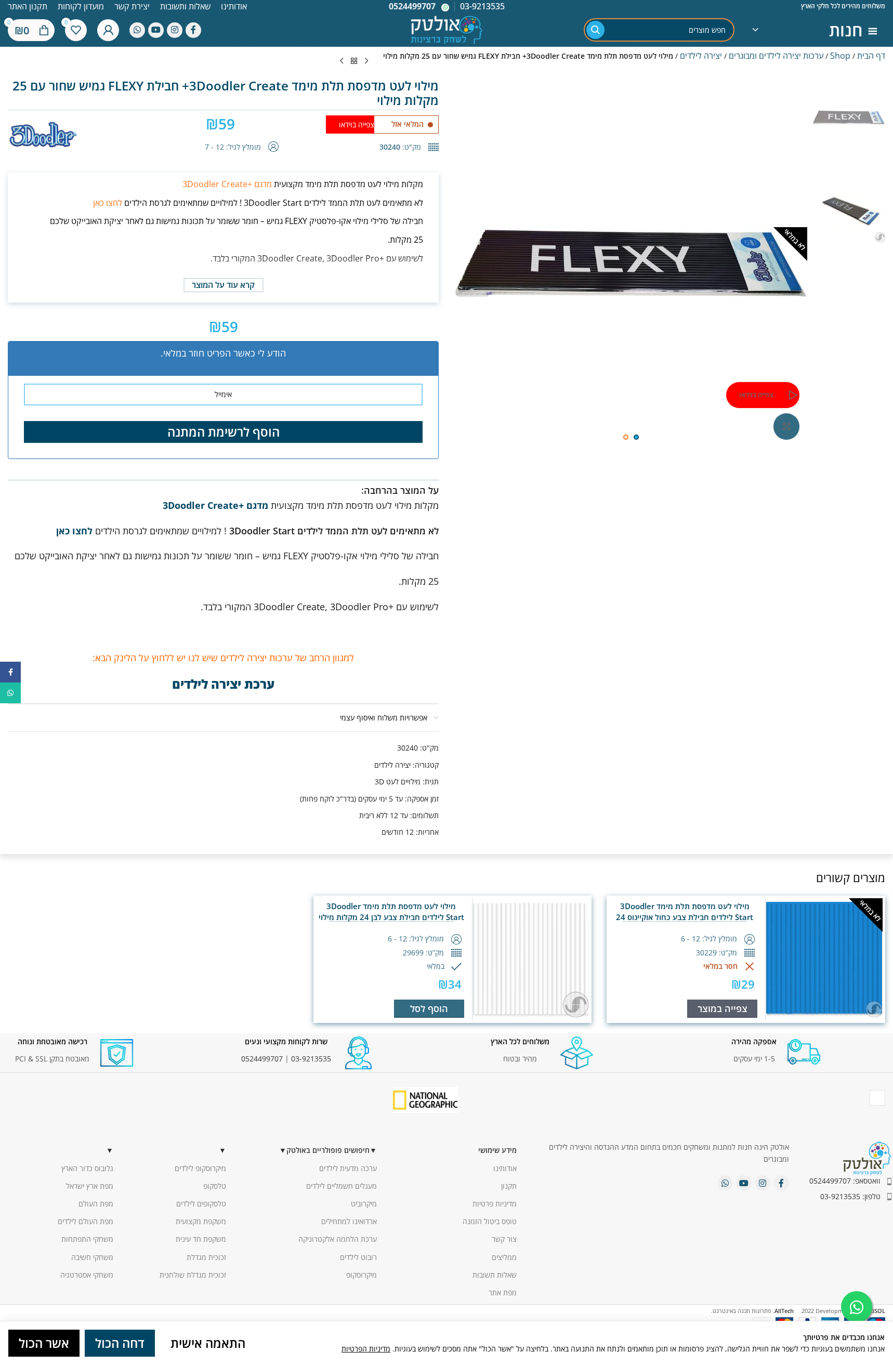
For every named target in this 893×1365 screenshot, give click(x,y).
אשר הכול (44, 1342)
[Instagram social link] (174, 30)
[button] (429, 1009)
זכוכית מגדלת (206, 1257)
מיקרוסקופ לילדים (200, 1168)
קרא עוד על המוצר (223, 285)
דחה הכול (120, 1342)
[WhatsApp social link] (137, 30)
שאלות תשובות (494, 1275)
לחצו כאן (107, 202)
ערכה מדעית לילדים (348, 1168)
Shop (840, 55)
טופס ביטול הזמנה (490, 1221)
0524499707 (412, 6)
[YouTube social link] (156, 30)
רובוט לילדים (358, 1257)
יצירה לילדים (701, 55)
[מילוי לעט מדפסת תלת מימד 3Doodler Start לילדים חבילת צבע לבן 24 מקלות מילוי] (530, 959)
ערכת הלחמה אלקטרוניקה (337, 1239)
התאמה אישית (207, 1342)
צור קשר (504, 1239)
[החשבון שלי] (108, 30)
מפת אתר (503, 1292)
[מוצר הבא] (341, 61)
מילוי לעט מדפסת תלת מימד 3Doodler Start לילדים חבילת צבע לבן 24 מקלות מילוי (391, 911)
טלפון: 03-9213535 (850, 1196)
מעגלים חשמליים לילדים (341, 1186)
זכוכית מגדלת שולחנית (193, 1275)
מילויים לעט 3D (398, 781)
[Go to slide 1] (636, 437)
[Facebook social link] (193, 30)
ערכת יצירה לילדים (223, 683)
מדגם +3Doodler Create (227, 184)
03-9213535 (311, 1059)
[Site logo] (446, 29)
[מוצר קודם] (366, 61)
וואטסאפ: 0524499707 (845, 1181)
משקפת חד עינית (201, 1239)
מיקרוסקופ (361, 1275)
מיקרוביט (364, 1204)
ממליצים (504, 1257)
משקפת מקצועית (201, 1221)
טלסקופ (214, 1186)
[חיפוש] (595, 30)
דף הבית (871, 55)
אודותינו (505, 1168)
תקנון (509, 1186)
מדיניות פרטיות (494, 1204)
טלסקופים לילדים (201, 1204)
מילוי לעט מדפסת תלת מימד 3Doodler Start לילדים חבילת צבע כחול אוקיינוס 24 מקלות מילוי (684, 917)
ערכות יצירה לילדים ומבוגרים (776, 55)
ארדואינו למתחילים (349, 1221)
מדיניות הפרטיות (366, 1349)
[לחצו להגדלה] (786, 426)
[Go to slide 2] (625, 437)
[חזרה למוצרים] (354, 61)
